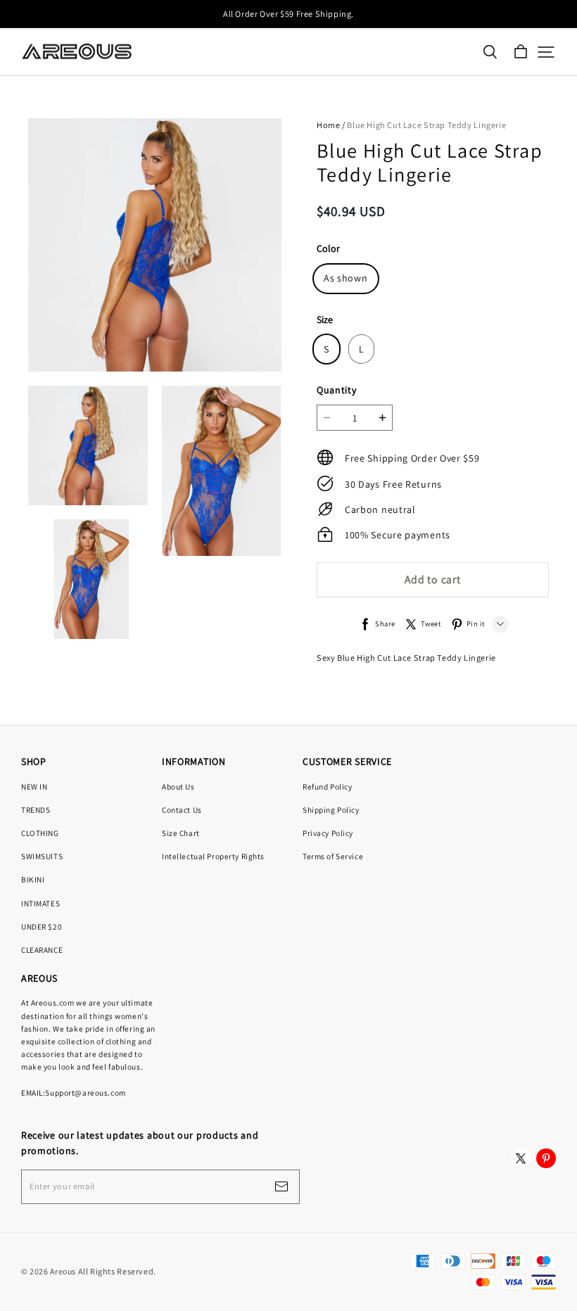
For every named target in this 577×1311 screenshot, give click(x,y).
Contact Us (182, 809)
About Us (178, 786)
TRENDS (35, 809)
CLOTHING (40, 833)
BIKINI (32, 879)
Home (328, 125)
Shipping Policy (331, 809)
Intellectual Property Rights (213, 856)
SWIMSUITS (42, 856)
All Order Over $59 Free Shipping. (288, 14)
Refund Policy (327, 786)
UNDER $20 (41, 926)
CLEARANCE (42, 949)
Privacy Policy (328, 833)
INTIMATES (40, 903)
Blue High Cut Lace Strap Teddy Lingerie (426, 125)
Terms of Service (333, 856)
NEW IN (34, 786)
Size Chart (181, 833)
